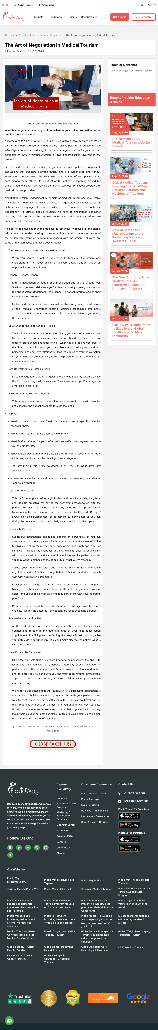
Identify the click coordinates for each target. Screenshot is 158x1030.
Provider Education (51, 35)
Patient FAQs (64, 830)
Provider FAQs (65, 836)
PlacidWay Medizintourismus (17, 880)
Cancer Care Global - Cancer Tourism (19, 957)
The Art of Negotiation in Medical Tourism (132, 70)
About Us (62, 798)
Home (11, 35)
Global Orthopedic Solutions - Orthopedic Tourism (57, 959)
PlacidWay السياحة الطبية (57, 889)
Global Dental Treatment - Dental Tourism (59, 948)
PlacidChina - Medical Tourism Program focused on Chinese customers (59, 904)
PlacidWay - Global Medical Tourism (134, 881)
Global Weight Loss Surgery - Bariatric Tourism (134, 933)
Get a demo (119, 16)
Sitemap (61, 853)
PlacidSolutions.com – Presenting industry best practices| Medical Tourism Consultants (97, 905)
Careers (61, 841)
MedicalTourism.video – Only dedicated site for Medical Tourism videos (21, 935)
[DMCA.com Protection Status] (73, 998)
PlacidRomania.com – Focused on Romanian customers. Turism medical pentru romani (23, 905)
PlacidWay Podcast (92, 880)
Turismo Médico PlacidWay (23, 889)
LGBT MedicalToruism (131, 947)
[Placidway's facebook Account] (10, 848)
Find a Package (90, 799)
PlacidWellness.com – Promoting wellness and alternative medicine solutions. (21, 921)
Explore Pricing (90, 804)
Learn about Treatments (95, 816)
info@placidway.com (136, 800)
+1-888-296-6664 (135, 793)
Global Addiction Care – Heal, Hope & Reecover (95, 948)
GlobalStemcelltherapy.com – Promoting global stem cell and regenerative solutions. (97, 936)
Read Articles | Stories (94, 822)
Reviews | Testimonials (94, 810)
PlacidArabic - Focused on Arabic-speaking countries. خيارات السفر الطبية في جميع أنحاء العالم (97, 921)
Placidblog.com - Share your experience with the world (132, 904)
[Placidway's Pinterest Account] (37, 848)
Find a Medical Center (94, 793)
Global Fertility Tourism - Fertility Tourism (21, 948)
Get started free (143, 16)
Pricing (73, 16)
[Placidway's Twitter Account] (19, 848)
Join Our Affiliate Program (67, 805)
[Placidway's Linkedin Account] (10, 855)
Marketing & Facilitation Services (64, 816)
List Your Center (66, 824)
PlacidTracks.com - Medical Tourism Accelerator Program (134, 892)
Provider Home (27, 35)
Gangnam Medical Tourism (96, 889)
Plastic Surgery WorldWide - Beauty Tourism (60, 933)
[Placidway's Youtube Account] (28, 848)
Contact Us (63, 847)
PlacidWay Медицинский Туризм (59, 881)
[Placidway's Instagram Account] (46, 848)
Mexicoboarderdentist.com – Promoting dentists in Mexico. (134, 919)
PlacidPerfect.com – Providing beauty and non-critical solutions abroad (59, 919)
